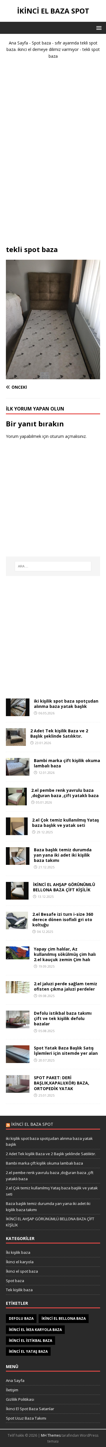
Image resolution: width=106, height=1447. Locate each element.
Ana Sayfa (18, 43)
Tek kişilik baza (19, 1289)
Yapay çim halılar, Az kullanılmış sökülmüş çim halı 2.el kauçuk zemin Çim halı (65, 954)
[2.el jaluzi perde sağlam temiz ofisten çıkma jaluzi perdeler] (17, 990)
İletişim (12, 1390)
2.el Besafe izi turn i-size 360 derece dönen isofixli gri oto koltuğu (62, 919)
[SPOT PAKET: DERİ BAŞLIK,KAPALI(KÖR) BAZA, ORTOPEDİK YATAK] (17, 1089)
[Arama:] (53, 566)
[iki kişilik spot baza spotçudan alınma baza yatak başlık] (17, 712)
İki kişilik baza (18, 1252)
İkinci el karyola (20, 1261)
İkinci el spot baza (22, 1271)
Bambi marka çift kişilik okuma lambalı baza (67, 763)
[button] (98, 27)
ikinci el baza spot (32, 1124)
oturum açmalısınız (68, 436)
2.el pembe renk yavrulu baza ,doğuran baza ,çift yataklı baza (65, 792)
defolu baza (21, 1318)
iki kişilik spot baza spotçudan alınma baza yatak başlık (66, 703)
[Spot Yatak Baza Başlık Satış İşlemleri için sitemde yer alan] (17, 1059)
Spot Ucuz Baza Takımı (26, 1418)
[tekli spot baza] (53, 376)
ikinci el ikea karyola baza (35, 1329)
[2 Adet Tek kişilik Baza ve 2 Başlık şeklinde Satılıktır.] (16, 742)
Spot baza (41, 43)
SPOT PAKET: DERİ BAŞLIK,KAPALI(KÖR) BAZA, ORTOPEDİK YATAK (61, 1083)
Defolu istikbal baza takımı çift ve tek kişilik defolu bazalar (63, 1018)
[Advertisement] (53, 154)
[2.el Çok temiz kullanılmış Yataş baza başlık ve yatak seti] (17, 831)
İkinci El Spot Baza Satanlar (30, 1408)
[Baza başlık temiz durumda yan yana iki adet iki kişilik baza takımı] (17, 861)
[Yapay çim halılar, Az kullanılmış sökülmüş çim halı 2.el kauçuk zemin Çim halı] (17, 956)
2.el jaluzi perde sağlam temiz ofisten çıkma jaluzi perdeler (65, 986)
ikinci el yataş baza (28, 1351)
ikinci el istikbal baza (30, 1340)
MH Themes (51, 1435)
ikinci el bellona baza (64, 1318)
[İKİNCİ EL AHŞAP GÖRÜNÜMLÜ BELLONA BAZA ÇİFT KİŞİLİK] (17, 896)
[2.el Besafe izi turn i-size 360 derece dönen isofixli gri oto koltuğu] (17, 925)
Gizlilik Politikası (20, 1399)
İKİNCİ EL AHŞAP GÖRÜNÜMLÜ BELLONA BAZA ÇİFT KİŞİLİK (64, 887)
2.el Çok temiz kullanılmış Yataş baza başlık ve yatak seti (65, 822)
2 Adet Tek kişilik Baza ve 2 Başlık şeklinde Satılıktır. (59, 733)
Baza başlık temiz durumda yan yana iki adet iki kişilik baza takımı (63, 855)
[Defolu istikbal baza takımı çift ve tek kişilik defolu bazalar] (17, 1025)
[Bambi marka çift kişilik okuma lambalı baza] (17, 772)
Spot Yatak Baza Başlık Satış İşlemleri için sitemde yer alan (66, 1050)
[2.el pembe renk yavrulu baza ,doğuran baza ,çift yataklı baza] (16, 801)
